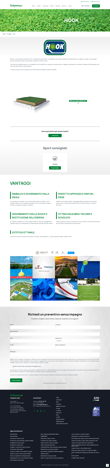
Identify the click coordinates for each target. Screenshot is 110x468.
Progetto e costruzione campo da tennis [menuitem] (20, 447)
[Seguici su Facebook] (34, 411)
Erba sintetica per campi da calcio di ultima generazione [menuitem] (85, 438)
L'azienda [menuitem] (58, 410)
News (70, 6)
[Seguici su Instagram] (44, 411)
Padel (38, 6)
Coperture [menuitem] (58, 404)
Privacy (53, 464)
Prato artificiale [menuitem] (13, 436)
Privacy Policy (64, 383)
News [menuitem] (57, 414)
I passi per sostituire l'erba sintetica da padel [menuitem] (21, 451)
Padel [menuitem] (57, 397)
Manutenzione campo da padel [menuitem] (48, 455)
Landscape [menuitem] (59, 399)
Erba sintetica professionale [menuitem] (17, 460)
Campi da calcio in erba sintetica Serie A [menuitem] (81, 448)
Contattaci (96, 6)
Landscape (45, 6)
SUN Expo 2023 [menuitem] (45, 453)
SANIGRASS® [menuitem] (44, 436)
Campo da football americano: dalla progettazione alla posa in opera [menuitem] (85, 445)
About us (64, 6)
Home (4, 34)
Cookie (56, 464)
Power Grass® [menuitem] (75, 455)
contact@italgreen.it (42, 404)
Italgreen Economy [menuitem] (60, 406)
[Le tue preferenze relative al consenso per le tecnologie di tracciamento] (107, 465)
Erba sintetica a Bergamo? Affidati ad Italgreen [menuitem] (52, 451)
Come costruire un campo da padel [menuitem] (80, 434)
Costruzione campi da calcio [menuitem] (17, 438)
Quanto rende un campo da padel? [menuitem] (49, 442)
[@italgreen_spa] (37, 252)
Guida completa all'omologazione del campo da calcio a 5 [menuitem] (85, 453)
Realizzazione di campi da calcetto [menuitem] (49, 449)
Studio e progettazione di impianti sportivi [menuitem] (20, 455)
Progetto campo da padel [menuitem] (78, 457)
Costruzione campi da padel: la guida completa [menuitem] (21, 440)
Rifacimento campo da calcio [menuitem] (48, 438)
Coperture (57, 6)
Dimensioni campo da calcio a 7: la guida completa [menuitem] (84, 450)
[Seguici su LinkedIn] (41, 411)
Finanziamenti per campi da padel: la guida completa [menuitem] (54, 447)
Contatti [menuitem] (58, 417)
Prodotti (52, 6)
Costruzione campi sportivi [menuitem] (16, 449)
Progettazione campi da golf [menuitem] (17, 442)
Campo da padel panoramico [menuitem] (48, 445)
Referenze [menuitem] (58, 412)
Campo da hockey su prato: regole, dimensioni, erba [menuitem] (85, 440)
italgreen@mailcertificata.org (43, 406)
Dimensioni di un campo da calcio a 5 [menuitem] (81, 436)
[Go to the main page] (16, 5)
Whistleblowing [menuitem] (60, 421)
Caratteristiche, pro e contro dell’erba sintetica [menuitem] (21, 458)
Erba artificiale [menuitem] (13, 434)
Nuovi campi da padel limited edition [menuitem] (50, 434)
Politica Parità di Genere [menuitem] (62, 423)
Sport (33, 6)
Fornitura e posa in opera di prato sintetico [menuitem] (20, 453)
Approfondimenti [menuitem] (60, 419)
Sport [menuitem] (57, 401)
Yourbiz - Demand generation (64, 464)
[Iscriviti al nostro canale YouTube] (37, 411)
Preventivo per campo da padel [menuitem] (49, 440)
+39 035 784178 (42, 401)
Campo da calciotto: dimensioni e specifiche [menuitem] (82, 442)
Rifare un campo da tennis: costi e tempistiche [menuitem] (52, 458)
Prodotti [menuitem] (58, 408)
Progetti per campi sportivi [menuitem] (16, 445)
